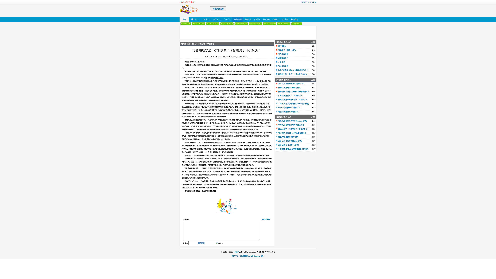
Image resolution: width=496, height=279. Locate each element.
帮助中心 (235, 256)
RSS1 (302, 2)
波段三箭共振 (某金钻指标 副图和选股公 (293, 70)
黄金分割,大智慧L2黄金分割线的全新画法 (293, 92)
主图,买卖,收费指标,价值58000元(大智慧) (293, 104)
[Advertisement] (295, 169)
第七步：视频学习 (284, 24)
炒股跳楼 (294, 19)
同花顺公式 (217, 19)
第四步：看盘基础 (241, 24)
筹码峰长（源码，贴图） (287, 50)
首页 (184, 19)
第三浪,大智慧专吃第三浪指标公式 (291, 84)
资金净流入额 (283, 66)
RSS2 (307, 2)
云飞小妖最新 (283, 54)
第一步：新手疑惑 (198, 24)
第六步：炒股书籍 (269, 24)
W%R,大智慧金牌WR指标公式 (289, 108)
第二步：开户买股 (213, 24)
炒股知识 (266, 19)
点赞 (235, 209)
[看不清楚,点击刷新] (201, 243)
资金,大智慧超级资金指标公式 (289, 88)
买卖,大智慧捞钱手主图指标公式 (290, 96)
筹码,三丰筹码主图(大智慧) (288, 137)
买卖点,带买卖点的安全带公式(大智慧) (292, 121)
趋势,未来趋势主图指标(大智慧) (290, 141)
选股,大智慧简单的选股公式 (288, 112)
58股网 (236, 252)
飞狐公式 (227, 19)
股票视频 (257, 19)
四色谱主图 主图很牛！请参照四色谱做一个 (294, 74)
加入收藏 (313, 2)
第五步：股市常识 (255, 24)
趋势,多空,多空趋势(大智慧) (288, 145)
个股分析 (275, 19)
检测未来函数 (218, 9)
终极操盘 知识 (296, 24)
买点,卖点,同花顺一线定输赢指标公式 (292, 133)
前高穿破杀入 (283, 58)
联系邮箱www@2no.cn (250, 256)
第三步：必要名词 (227, 24)
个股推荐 (210, 44)
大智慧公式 (206, 19)
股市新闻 (285, 19)
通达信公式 (195, 19)
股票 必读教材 (186, 24)
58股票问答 (237, 19)
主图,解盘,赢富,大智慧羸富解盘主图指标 (293, 149)
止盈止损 (281, 62)
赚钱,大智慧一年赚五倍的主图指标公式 (292, 100)
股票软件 (248, 19)
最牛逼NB (282, 46)
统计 (263, 256)
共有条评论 (266, 219)
